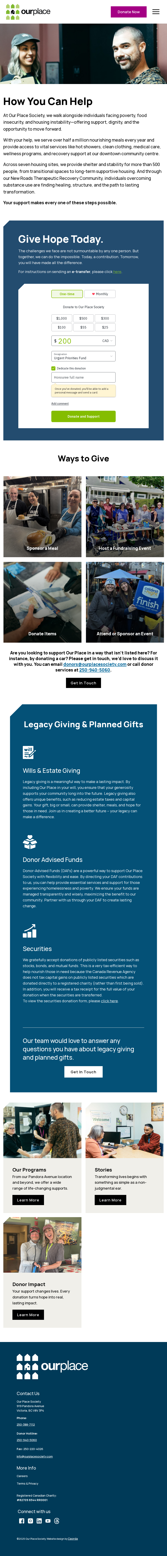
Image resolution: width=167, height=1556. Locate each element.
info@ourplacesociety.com (35, 1456)
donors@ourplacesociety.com (94, 664)
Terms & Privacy (27, 1483)
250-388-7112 (26, 1424)
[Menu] (156, 12)
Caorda (73, 1539)
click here (109, 1000)
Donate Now (129, 11)
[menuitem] (156, 12)
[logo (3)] (28, 12)
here (117, 271)
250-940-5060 (94, 670)
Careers (22, 1476)
